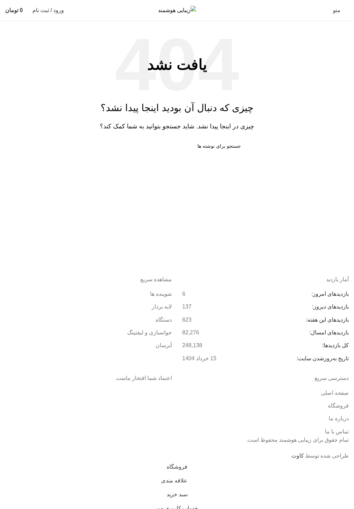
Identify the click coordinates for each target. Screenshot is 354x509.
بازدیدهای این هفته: (327, 320)
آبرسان (164, 345)
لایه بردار (162, 307)
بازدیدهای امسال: (328, 332)
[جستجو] (116, 146)
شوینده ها (161, 294)
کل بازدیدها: (335, 345)
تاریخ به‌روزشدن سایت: (322, 358)
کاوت (297, 456)
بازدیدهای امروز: (329, 294)
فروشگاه (338, 406)
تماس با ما (337, 431)
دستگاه (164, 320)
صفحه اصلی (335, 393)
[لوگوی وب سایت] (177, 10)
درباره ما (339, 418)
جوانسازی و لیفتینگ (149, 332)
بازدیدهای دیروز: (330, 307)
